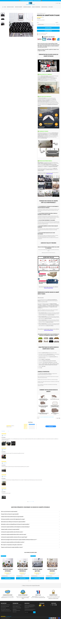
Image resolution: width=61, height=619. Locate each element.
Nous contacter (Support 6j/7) (5, 609)
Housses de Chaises (10, 6)
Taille (38, 22)
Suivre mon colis (3, 607)
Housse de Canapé (50, 173)
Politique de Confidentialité (17, 607)
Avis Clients (50, 6)
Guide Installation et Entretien (5, 604)
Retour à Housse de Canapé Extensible (31, 585)
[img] (4, 433)
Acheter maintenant (48, 30)
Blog (5, 6)
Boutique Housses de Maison (17, 604)
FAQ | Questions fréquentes (5, 606)
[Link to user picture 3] (13, 443)
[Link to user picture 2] (8, 443)
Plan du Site (14, 611)
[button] (39, 17)
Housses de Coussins (27, 6)
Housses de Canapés (18, 6)
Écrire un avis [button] (51, 426)
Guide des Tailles (44, 6)
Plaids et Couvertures (36, 6)
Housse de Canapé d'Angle (48, 287)
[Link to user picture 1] (4, 443)
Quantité (57, 22)
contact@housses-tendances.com (6, 610)
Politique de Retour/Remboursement (16, 610)
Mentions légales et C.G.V (16, 606)
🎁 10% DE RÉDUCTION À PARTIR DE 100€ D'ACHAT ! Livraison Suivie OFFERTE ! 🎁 (30, 0)
